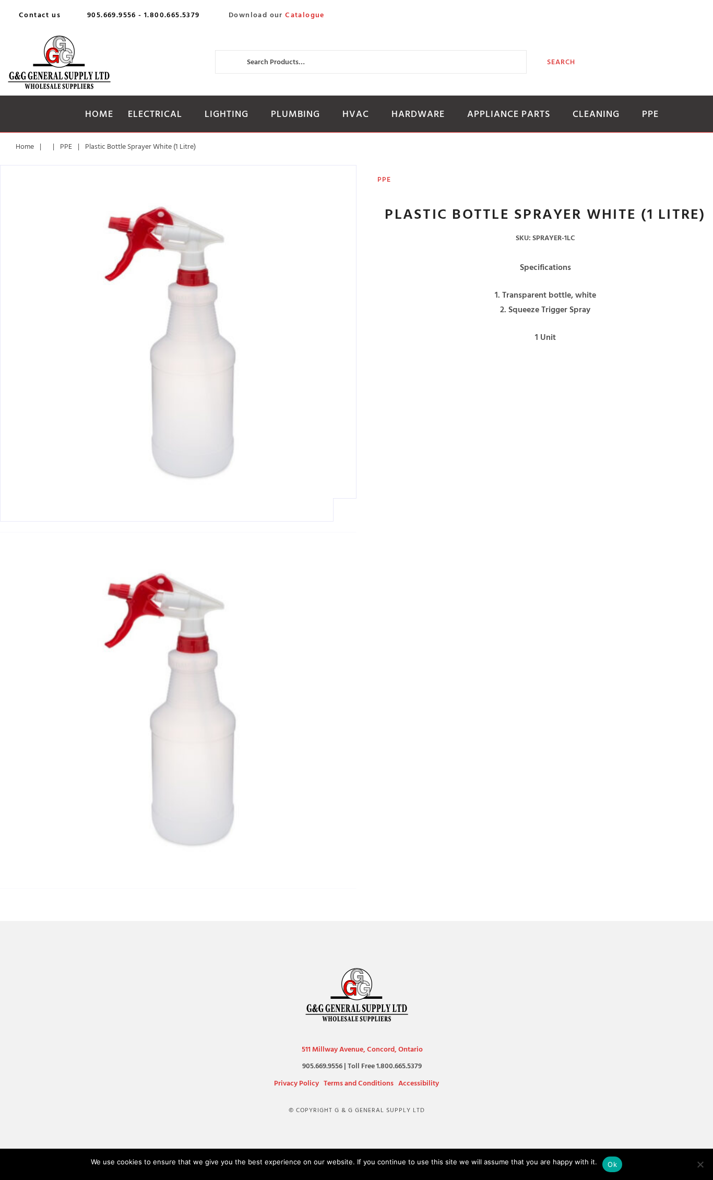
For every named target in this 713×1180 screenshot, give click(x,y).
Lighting (226, 114)
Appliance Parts (508, 114)
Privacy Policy (296, 1083)
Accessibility (418, 1083)
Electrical (155, 114)
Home (99, 114)
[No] (700, 1164)
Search (561, 62)
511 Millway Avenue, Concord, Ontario (362, 1049)
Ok (612, 1164)
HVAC (355, 114)
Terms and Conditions (359, 1083)
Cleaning (596, 114)
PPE (650, 114)
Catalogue (305, 15)
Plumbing (295, 114)
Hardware (418, 114)
